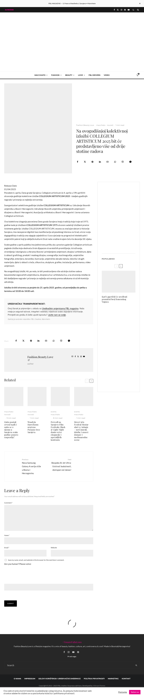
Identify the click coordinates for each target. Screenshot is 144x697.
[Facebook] (114, 9)
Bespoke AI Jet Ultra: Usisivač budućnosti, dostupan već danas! (61, 464)
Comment (8, 503)
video (107, 75)
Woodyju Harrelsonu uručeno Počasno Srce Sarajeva (34, 427)
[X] (118, 9)
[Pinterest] (125, 9)
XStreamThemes (99, 686)
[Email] (107, 162)
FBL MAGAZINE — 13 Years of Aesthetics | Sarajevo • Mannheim (72, 3)
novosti (110, 125)
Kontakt (126, 679)
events (53, 412)
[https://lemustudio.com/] (72, 32)
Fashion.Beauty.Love (85, 125)
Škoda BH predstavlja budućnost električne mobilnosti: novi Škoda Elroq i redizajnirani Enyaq (124, 328)
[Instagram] (121, 9)
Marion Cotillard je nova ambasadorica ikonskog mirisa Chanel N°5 (122, 312)
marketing (113, 679)
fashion (55, 75)
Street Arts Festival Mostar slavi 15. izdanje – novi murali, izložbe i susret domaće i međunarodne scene (81, 431)
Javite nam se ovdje (57, 314)
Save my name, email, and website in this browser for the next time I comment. (36, 560)
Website (54, 548)
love (80, 75)
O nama (17, 679)
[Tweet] (85, 162)
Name (7, 535)
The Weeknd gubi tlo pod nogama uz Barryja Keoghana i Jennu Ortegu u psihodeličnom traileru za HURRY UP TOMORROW (124, 362)
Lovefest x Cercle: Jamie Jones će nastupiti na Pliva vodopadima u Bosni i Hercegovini (124, 381)
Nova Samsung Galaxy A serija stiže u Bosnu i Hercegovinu (31, 466)
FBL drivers (94, 75)
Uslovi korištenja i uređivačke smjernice (59, 679)
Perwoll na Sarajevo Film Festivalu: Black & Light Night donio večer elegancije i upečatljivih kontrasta (58, 431)
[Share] (77, 162)
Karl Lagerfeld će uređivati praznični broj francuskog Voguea (114, 299)
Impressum (29, 679)
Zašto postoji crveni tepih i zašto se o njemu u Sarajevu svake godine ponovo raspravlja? (11, 430)
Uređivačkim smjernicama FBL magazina (60, 308)
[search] (136, 665)
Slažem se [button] (135, 692)
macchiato (39, 75)
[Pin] (92, 162)
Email (6, 548)
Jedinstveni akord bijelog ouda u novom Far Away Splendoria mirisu (124, 344)
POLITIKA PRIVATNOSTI (94, 679)
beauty (68, 75)
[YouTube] (128, 9)
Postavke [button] (122, 692)
